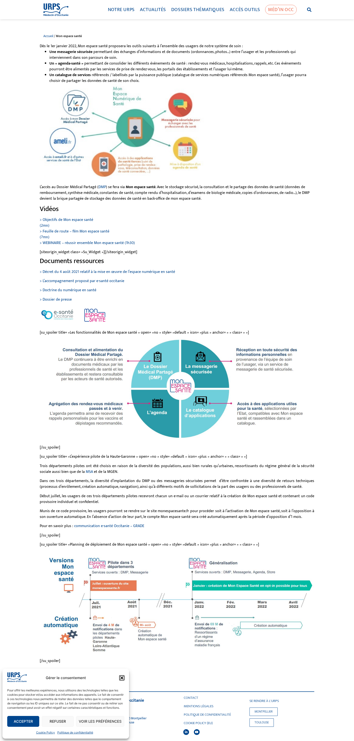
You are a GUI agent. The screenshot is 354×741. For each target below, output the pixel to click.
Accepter (23, 721)
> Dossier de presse (56, 299)
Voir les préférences (100, 721)
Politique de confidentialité (75, 732)
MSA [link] (89, 472)
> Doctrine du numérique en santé (68, 290)
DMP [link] (102, 187)
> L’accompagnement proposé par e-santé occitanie (82, 281)
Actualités (153, 10)
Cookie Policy (45, 732)
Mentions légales (198, 706)
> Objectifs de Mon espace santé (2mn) (66, 223)
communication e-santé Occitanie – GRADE (109, 526)
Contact (191, 697)
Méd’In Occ (281, 10)
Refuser (58, 721)
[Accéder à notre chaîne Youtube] (197, 732)
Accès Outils (245, 10)
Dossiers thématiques (197, 10)
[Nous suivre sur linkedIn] (186, 732)
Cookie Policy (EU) (198, 723)
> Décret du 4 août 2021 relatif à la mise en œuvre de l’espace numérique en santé (107, 272)
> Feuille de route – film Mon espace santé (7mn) (74, 234)
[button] (121, 677)
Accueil (48, 36)
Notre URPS (121, 10)
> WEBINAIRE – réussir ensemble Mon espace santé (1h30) (87, 243)
